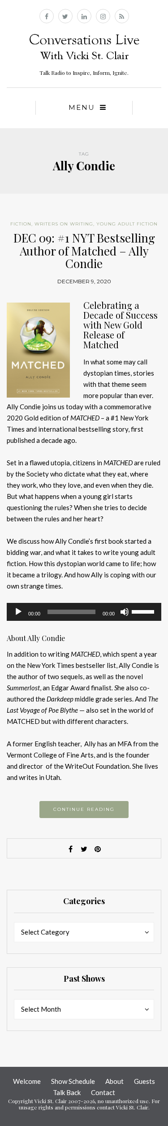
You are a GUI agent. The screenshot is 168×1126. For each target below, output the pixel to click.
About (114, 1081)
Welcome (27, 1081)
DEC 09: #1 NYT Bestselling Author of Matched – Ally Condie (84, 250)
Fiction (20, 224)
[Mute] (124, 611)
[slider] (144, 611)
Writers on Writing (63, 224)
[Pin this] (97, 849)
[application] (84, 612)
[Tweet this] (84, 849)
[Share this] (70, 849)
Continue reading (84, 809)
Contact (103, 1092)
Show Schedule (73, 1081)
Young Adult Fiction (127, 224)
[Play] (18, 611)
